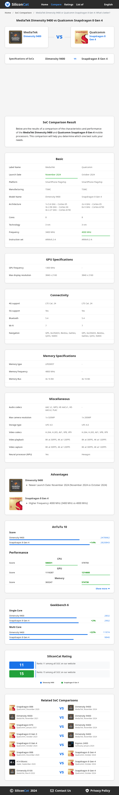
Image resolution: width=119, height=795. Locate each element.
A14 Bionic (22, 761)
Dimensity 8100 (25, 770)
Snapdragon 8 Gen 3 (27, 734)
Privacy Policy (100, 790)
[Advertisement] (59, 90)
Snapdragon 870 (25, 724)
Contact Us (63, 790)
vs (61, 707)
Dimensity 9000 (25, 715)
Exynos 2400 (81, 743)
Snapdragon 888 (25, 706)
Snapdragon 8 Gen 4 (95, 58)
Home (44, 4)
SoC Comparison (23, 12)
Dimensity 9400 (32, 36)
